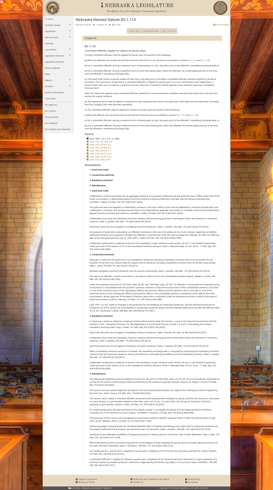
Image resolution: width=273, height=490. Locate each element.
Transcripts (50, 98)
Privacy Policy (193, 479)
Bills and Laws (51, 37)
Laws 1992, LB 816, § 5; (100, 150)
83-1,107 (192, 60)
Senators (49, 86)
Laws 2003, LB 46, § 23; (100, 156)
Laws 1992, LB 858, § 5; (100, 147)
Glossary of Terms (86, 482)
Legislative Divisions (54, 55)
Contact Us (137, 482)
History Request (52, 68)
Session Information (54, 92)
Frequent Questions (87, 479)
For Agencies (51, 104)
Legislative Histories (54, 61)
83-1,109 (134, 31)
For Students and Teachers (57, 129)
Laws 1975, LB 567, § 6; (100, 144)
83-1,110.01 (168, 31)
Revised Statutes (83, 24)
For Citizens (50, 111)
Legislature (50, 31)
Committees (50, 49)
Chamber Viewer (53, 25)
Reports (48, 80)
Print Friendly (222, 24)
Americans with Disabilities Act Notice (150, 479)
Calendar (49, 43)
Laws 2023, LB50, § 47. (100, 159)
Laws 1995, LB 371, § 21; (101, 153)
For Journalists (52, 117)
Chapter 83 (102, 24)
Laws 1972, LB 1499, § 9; (101, 141)
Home (50, 19)
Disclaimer (192, 482)
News (47, 74)
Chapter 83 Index (150, 31)
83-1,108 (205, 60)
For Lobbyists (51, 123)
